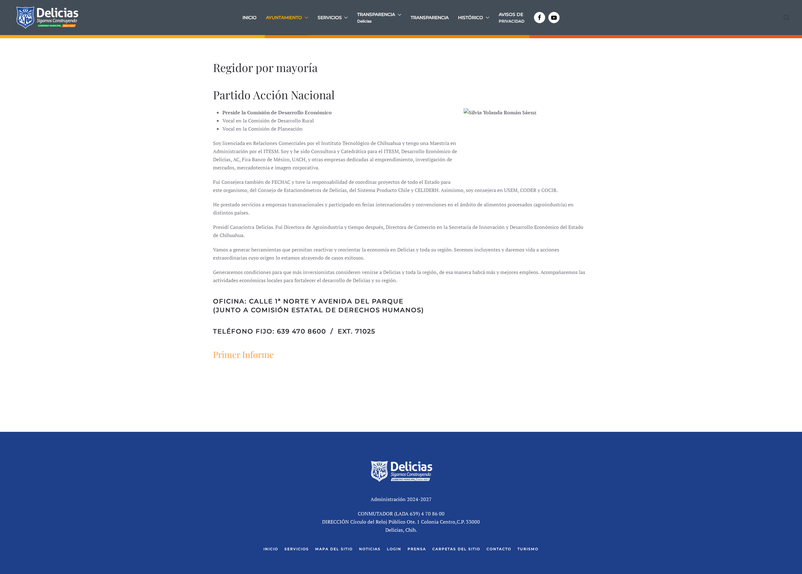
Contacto (499, 549)
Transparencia (430, 17)
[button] (379, 17)
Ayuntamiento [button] (284, 17)
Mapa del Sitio (334, 549)
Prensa (417, 549)
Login (394, 549)
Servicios (296, 549)
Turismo (528, 549)
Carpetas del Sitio (456, 549)
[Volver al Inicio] (47, 17)
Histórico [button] (470, 17)
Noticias (370, 549)
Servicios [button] (330, 17)
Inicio (249, 17)
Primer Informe (243, 354)
